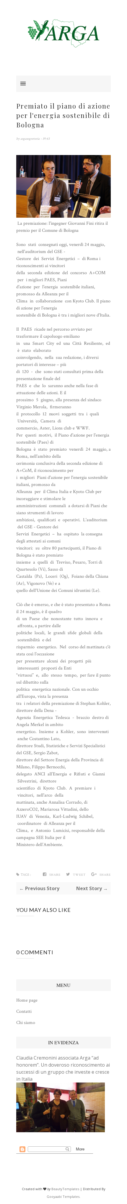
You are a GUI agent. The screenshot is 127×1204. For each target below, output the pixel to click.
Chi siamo (25, 1023)
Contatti (24, 1011)
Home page (27, 1000)
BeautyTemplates (65, 1189)
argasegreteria (30, 138)
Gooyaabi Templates (63, 1196)
